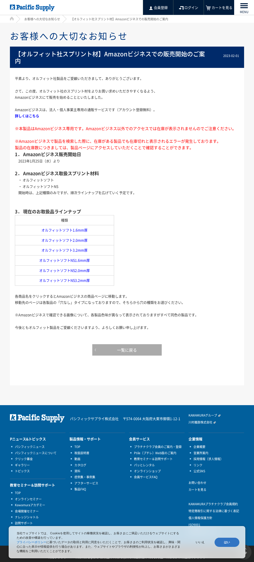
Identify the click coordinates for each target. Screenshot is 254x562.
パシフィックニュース (30, 447)
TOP (18, 493)
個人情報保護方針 (200, 518)
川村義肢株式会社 (200, 422)
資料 (77, 471)
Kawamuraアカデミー (30, 505)
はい (227, 542)
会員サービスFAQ (146, 477)
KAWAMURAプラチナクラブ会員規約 (213, 504)
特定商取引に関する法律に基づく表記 (214, 511)
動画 (77, 459)
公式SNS (199, 471)
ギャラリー (22, 465)
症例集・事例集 (84, 477)
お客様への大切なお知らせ (42, 19)
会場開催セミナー (27, 511)
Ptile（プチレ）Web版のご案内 (155, 453)
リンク (197, 465)
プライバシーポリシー (31, 542)
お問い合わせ (197, 482)
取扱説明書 (81, 453)
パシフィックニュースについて (36, 453)
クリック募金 (24, 459)
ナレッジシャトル (27, 517)
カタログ (80, 465)
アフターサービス (86, 483)
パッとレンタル (144, 465)
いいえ (200, 542)
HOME (12, 18)
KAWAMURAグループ (203, 415)
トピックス (22, 471)
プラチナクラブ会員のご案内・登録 (158, 447)
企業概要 (199, 447)
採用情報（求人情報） (208, 459)
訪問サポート (24, 523)
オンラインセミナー (28, 499)
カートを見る (197, 489)
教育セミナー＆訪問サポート (153, 459)
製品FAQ (80, 489)
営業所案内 (200, 453)
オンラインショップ (147, 471)
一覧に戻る (127, 350)
